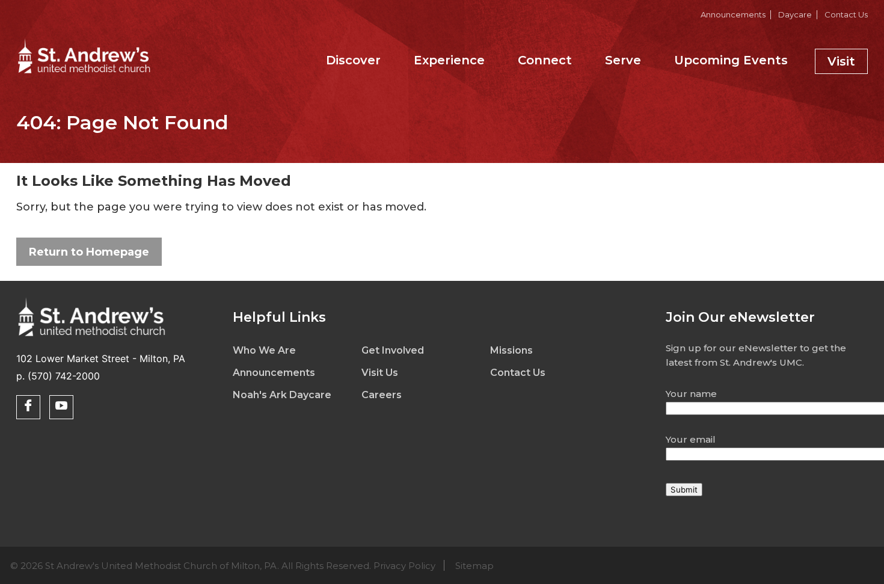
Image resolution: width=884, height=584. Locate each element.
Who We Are (264, 350)
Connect (545, 60)
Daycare (795, 14)
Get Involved (392, 350)
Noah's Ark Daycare (282, 395)
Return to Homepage (89, 252)
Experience (449, 60)
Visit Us (379, 372)
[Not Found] (91, 338)
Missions (511, 350)
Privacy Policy (404, 565)
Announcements (733, 14)
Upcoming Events (731, 60)
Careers (381, 395)
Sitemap (474, 565)
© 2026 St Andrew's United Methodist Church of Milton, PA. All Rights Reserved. (252, 565)
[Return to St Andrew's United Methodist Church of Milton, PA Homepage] (84, 75)
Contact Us (846, 14)
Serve (623, 60)
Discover (353, 60)
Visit (841, 61)
